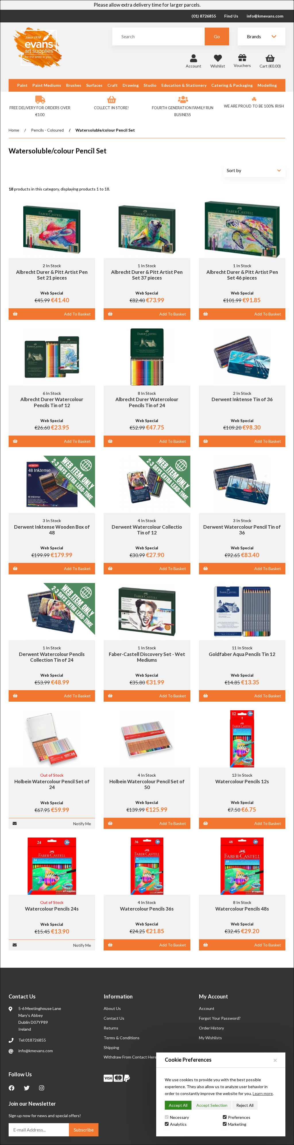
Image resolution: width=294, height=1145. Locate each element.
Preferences (239, 1117)
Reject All (245, 1105)
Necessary (179, 1117)
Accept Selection (211, 1105)
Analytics (178, 1124)
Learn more (263, 1093)
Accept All (178, 1105)
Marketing (237, 1124)
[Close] (275, 1060)
